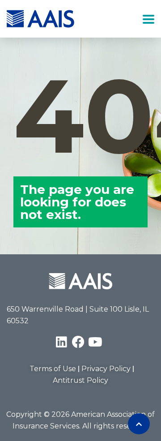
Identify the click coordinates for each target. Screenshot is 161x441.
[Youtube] (95, 342)
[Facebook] (78, 342)
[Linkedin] (61, 342)
